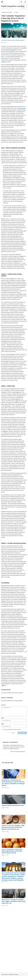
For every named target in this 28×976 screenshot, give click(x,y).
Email (2, 723)
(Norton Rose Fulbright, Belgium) (15, 40)
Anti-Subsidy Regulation (10, 49)
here (15, 465)
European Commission (7, 12)
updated (3, 61)
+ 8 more (16, 12)
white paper (22, 108)
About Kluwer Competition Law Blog (10, 974)
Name (3, 718)
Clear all (13, 733)
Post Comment (22, 733)
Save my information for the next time (12, 729)
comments (20, 123)
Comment (3, 705)
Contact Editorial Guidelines (17, 751)
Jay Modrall (4, 40)
